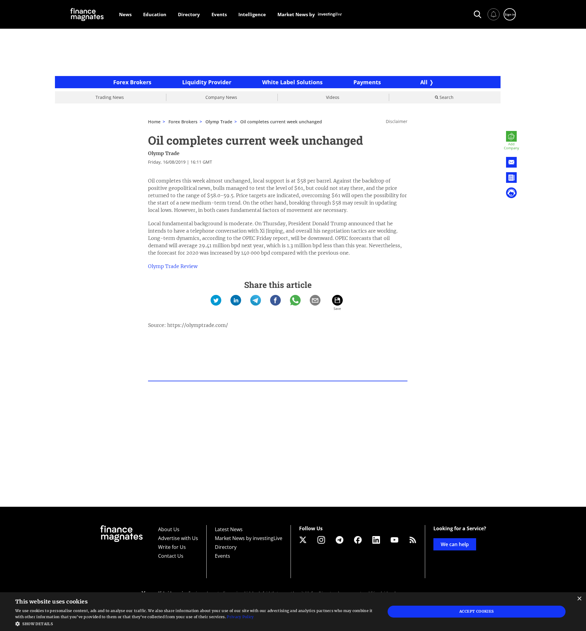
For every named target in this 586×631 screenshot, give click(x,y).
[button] (194, 623)
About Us (168, 529)
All (424, 82)
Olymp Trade (163, 153)
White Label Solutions (292, 82)
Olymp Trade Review (172, 266)
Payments (367, 82)
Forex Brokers (132, 82)
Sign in (510, 14)
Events (222, 556)
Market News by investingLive (248, 538)
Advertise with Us (178, 538)
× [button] (579, 599)
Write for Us (172, 547)
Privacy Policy (240, 617)
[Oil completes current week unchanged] (216, 300)
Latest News (229, 529)
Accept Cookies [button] (476, 611)
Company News (221, 97)
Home (154, 122)
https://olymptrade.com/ (197, 325)
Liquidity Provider (206, 82)
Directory (226, 547)
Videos (332, 97)
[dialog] (293, 611)
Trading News (110, 97)
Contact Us (170, 556)
